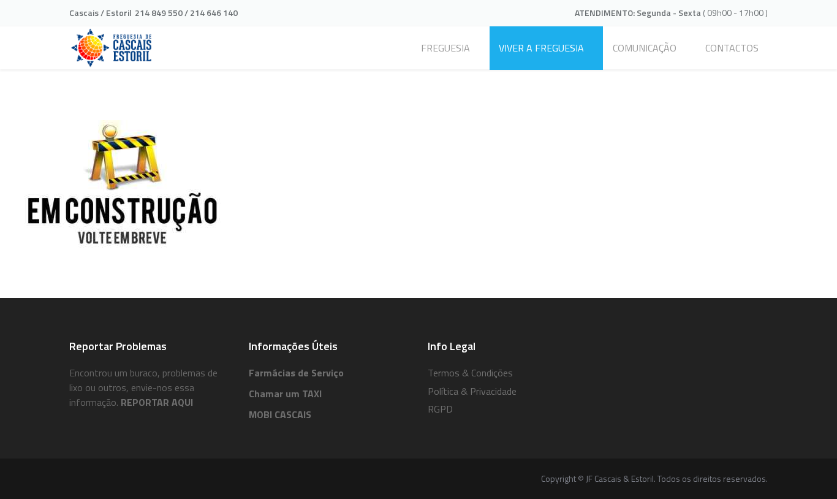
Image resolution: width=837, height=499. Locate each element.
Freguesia (445, 47)
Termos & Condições (470, 372)
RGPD (440, 409)
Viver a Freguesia (541, 47)
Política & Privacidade (472, 391)
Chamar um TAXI (285, 393)
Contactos (732, 47)
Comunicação (644, 47)
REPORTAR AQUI (157, 402)
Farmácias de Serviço (296, 372)
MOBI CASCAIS (280, 414)
